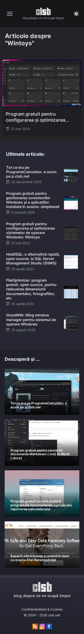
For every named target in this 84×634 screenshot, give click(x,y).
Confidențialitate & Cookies (42, 609)
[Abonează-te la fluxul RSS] (35, 626)
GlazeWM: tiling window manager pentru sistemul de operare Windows (31, 319)
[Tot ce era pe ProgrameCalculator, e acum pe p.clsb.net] (71, 174)
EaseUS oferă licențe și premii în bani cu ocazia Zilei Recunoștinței (39, 558)
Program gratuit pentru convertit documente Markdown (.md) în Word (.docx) (39, 454)
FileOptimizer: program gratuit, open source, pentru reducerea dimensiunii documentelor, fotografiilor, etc (31, 289)
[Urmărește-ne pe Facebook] (49, 626)
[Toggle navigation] (10, 14)
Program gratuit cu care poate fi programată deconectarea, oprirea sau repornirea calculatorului (41, 505)
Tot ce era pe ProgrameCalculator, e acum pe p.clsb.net (31, 172)
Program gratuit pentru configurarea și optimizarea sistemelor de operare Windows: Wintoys (41, 117)
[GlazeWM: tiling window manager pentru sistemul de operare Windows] (71, 322)
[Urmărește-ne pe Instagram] (42, 626)
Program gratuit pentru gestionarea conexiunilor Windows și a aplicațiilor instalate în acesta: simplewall (32, 200)
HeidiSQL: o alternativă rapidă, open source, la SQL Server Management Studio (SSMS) (33, 258)
